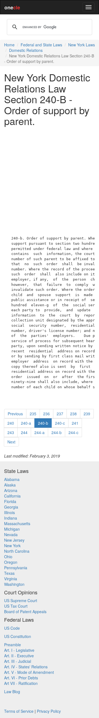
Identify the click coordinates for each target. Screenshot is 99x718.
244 (24, 432)
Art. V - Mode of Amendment (29, 672)
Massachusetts (17, 523)
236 (46, 413)
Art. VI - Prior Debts (21, 677)
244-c (73, 432)
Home (9, 44)
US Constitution (17, 636)
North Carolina (16, 551)
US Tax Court (16, 606)
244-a (39, 432)
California (12, 496)
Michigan (12, 529)
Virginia (10, 578)
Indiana (10, 518)
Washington (14, 584)
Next (11, 442)
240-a (26, 423)
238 (73, 413)
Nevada (11, 534)
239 (87, 413)
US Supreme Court (20, 600)
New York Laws (81, 44)
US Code (12, 628)
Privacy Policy (49, 711)
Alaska (10, 485)
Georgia (11, 507)
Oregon (10, 562)
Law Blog (12, 691)
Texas (9, 573)
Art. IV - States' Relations (26, 666)
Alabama (12, 479)
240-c (60, 423)
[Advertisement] (49, 180)
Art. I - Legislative (19, 650)
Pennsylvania (15, 567)
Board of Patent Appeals (25, 611)
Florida (10, 501)
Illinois (9, 512)
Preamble (12, 644)
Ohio (8, 556)
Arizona (10, 490)
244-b (56, 432)
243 (10, 432)
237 (60, 413)
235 (33, 413)
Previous (15, 413)
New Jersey (14, 540)
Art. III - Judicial (17, 661)
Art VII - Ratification (21, 683)
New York (12, 545)
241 (75, 423)
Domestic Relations (26, 50)
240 (10, 423)
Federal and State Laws (41, 44)
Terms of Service (19, 711)
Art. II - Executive (19, 655)
